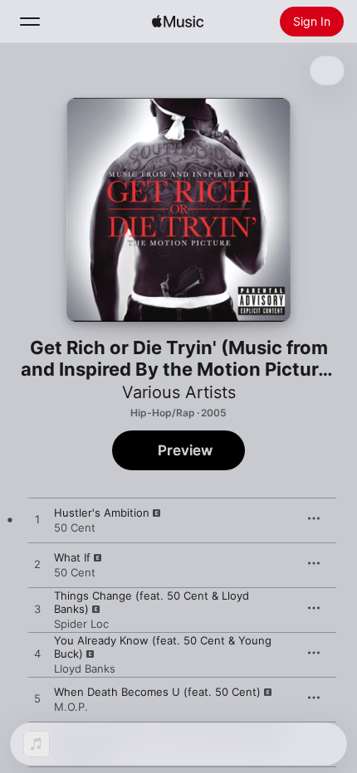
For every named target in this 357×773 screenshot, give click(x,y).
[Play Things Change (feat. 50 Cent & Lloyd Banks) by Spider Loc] (37, 609)
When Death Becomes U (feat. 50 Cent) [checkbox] (157, 691)
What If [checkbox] (72, 557)
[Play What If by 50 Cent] (37, 564)
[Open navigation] (30, 21)
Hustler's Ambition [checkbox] (101, 512)
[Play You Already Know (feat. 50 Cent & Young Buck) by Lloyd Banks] (37, 654)
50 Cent (74, 527)
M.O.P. (71, 706)
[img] (177, 21)
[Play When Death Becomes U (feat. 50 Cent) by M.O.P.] (37, 699)
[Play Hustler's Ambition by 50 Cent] (37, 520)
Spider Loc (81, 623)
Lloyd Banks (84, 668)
